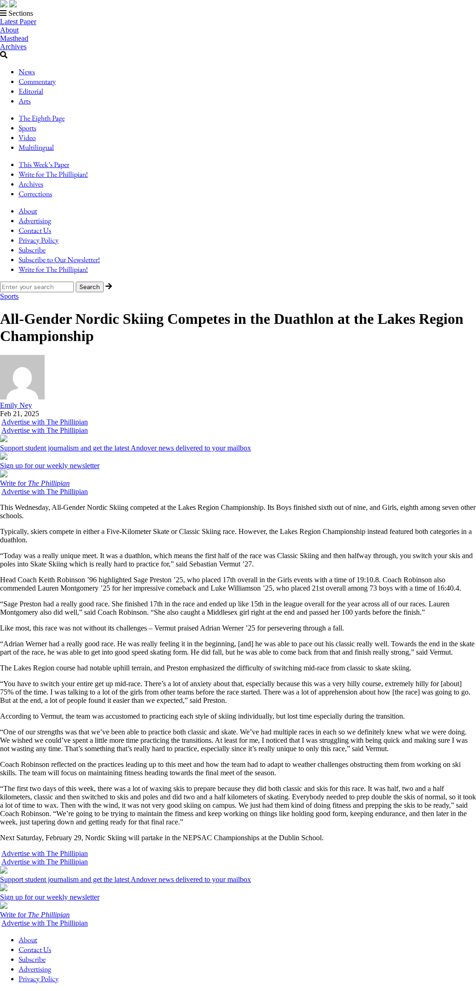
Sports (27, 128)
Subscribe (32, 250)
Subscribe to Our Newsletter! (59, 259)
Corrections (35, 194)
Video (27, 137)
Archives (13, 47)
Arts (25, 101)
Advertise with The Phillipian (44, 422)
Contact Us (35, 230)
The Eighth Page (42, 118)
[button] (238, 13)
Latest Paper (18, 22)
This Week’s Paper (44, 164)
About (9, 30)
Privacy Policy (39, 240)
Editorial (31, 91)
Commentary (37, 81)
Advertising (35, 220)
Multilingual (36, 147)
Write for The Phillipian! (53, 174)
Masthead (14, 38)
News (27, 72)
